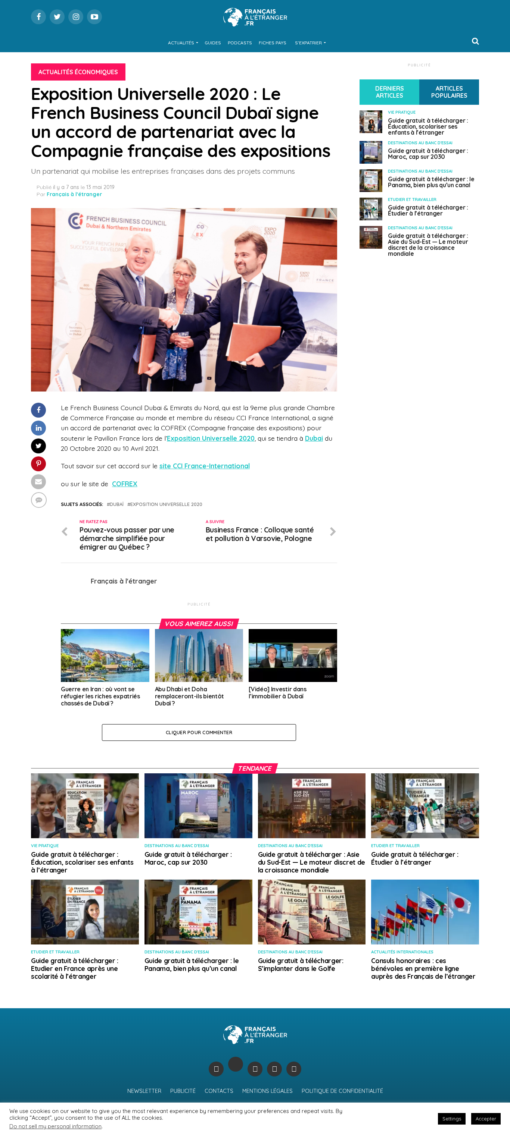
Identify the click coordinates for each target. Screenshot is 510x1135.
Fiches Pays (272, 42)
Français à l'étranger (74, 194)
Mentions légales (267, 1091)
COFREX (124, 484)
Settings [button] (451, 1119)
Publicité (183, 1091)
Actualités (181, 42)
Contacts (219, 1091)
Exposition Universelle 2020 (211, 438)
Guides (213, 42)
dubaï (117, 504)
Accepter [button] (486, 1119)
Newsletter (144, 1091)
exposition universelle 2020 (166, 504)
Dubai (314, 438)
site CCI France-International (204, 466)
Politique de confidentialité (342, 1091)
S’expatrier (308, 42)
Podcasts (240, 42)
